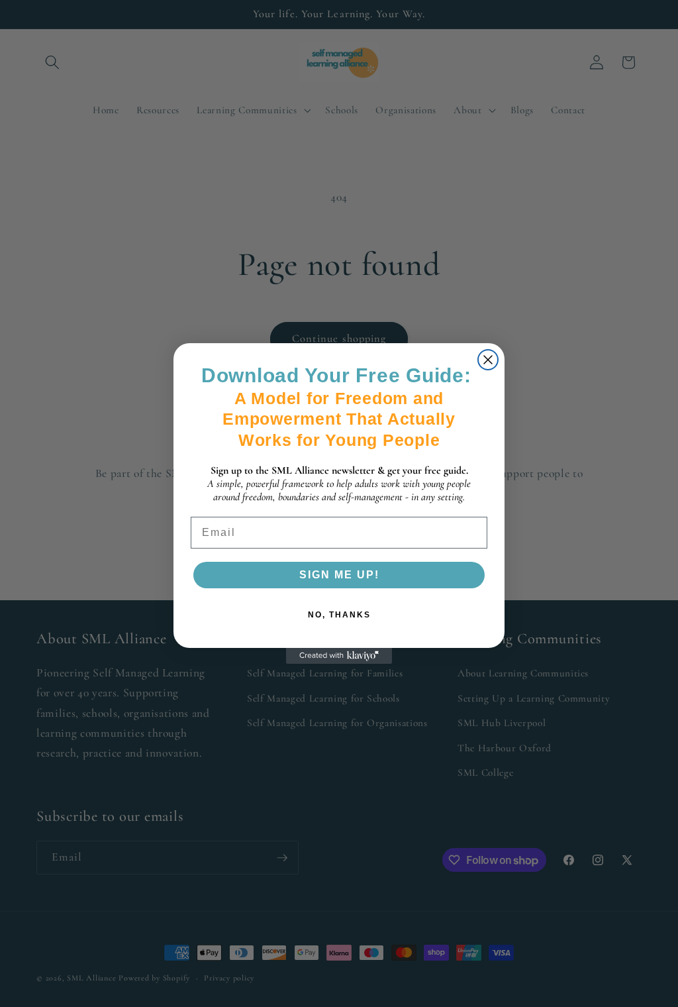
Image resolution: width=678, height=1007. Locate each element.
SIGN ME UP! (339, 574)
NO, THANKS (339, 614)
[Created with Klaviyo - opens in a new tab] (339, 656)
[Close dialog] (488, 360)
